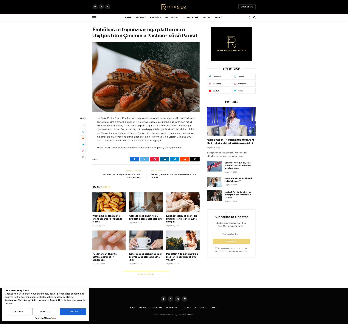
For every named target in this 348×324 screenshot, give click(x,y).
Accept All (72, 312)
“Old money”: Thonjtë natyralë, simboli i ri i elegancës (104, 257)
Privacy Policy (232, 251)
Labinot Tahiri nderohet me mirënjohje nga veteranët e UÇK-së (238, 195)
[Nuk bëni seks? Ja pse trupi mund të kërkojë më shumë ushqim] (183, 202)
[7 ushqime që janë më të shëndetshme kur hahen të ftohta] (109, 202)
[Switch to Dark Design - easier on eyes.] (249, 17)
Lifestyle (155, 17)
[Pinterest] (83, 150)
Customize (18, 312)
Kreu (128, 17)
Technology (190, 17)
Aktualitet (171, 17)
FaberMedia (188, 314)
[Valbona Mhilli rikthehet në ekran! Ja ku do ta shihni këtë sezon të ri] (231, 121)
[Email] (83, 157)
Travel (219, 17)
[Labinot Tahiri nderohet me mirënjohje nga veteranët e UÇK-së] (214, 195)
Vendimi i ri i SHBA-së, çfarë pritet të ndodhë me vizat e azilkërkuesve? (238, 165)
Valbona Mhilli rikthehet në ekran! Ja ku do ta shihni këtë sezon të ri (230, 141)
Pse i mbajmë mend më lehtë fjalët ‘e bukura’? (238, 179)
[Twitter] (83, 131)
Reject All (45, 312)
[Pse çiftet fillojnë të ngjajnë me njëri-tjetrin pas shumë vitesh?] (183, 240)
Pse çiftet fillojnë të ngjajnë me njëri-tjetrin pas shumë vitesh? (182, 257)
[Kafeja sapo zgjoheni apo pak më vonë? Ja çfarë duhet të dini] (146, 240)
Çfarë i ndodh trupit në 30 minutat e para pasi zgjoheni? (145, 217)
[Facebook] (83, 125)
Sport (206, 17)
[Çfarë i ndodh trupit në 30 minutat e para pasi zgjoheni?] (146, 202)
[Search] (254, 17)
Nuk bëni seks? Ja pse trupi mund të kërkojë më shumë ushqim (181, 218)
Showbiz (140, 17)
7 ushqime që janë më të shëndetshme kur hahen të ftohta (107, 218)
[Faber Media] (174, 7)
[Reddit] (83, 138)
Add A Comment (146, 274)
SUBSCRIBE (247, 7)
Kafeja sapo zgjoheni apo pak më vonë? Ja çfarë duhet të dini (145, 257)
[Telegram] (83, 144)
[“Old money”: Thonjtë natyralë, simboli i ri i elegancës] (109, 240)
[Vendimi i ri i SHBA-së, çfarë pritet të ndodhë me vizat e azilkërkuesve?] (214, 166)
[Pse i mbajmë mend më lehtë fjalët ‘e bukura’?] (214, 182)
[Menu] (94, 17)
